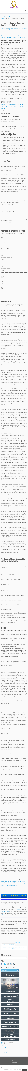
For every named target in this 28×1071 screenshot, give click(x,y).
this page (19, 909)
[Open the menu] (23, 11)
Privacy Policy (14, 1062)
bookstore (4, 915)
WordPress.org (7, 1052)
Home (2, 16)
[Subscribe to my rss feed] (2, 1067)
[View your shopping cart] (26, 10)
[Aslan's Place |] (14, 4)
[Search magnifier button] (18, 970)
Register (5, 1045)
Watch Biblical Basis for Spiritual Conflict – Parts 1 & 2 (13, 104)
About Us (14, 1059)
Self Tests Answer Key (8, 944)
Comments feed (7, 1051)
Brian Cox (8, 29)
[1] (19, 656)
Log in (5, 1047)
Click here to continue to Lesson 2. (9, 885)
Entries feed (6, 1049)
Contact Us (14, 1060)
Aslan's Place (9, 1069)
